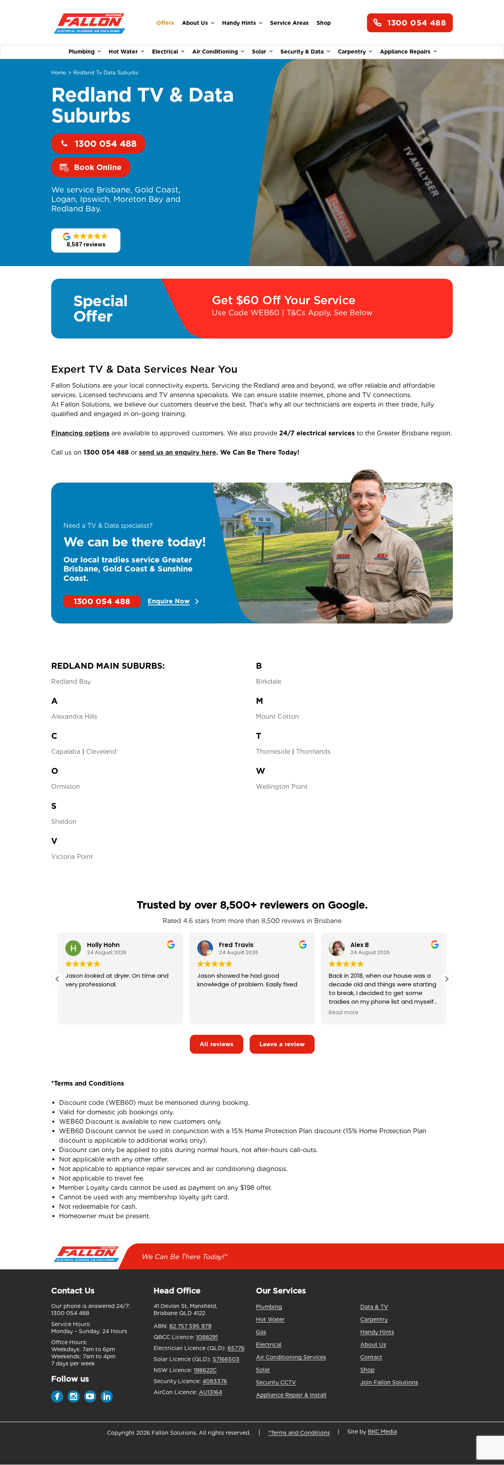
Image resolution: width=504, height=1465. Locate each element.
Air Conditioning (215, 51)
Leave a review (282, 1044)
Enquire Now (169, 601)
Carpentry (352, 51)
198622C (205, 1370)
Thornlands (313, 751)
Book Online (98, 167)
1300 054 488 (416, 23)
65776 (236, 1348)
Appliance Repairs (405, 51)
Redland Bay (71, 681)
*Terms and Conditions (299, 1433)
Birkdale (268, 681)
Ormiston (65, 786)
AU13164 (210, 1392)
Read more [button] (343, 1012)
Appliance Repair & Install (291, 1395)
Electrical (165, 51)
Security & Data (302, 51)
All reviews (216, 1044)
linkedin (107, 1396)
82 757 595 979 (190, 1326)
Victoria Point (72, 856)
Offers (165, 23)
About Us (195, 23)
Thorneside (273, 751)
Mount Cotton (277, 716)
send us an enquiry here (177, 452)
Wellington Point (282, 786)
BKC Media (382, 1431)
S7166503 (226, 1359)
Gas (261, 1332)
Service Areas (289, 23)
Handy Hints (239, 23)
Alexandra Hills (74, 716)
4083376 (214, 1381)
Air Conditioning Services (291, 1357)
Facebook (57, 1396)
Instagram (74, 1396)
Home (58, 73)
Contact (371, 1357)
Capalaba (65, 751)
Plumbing (81, 51)
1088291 (207, 1337)
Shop (324, 23)
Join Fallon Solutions (389, 1382)
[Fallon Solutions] (89, 23)
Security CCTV (276, 1382)
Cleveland (101, 751)
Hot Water (123, 51)
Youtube (90, 1396)
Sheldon (63, 821)
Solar (259, 51)
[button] (85, 240)
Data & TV (374, 1307)
